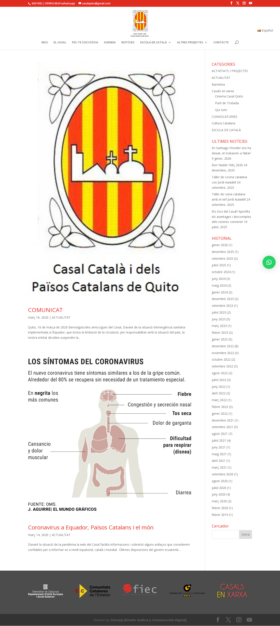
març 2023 (219, 326)
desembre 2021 (223, 420)
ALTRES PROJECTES (190, 42)
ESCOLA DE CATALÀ (153, 42)
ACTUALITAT (61, 317)
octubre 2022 (221, 359)
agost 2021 (220, 434)
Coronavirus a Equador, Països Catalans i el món (91, 527)
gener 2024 (220, 292)
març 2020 (219, 501)
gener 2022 (220, 413)
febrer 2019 (220, 515)
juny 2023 (219, 319)
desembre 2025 (223, 252)
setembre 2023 (222, 305)
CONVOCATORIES (224, 117)
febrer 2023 (220, 332)
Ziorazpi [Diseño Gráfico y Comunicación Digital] (148, 620)
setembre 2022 (222, 366)
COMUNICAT (45, 310)
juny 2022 (219, 386)
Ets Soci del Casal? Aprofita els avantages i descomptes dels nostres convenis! (231, 216)
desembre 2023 (223, 299)
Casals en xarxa (223, 91)
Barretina (218, 84)
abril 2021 (219, 460)
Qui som (221, 110)
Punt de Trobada (227, 103)
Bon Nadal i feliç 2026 (227, 165)
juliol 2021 (219, 440)
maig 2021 (219, 454)
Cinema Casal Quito (229, 96)
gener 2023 (220, 339)
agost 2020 (220, 481)
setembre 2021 (222, 427)
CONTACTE (221, 42)
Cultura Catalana (223, 123)
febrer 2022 (220, 407)
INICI (44, 42)
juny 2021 (219, 447)
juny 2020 (219, 494)
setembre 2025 (222, 258)
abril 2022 (219, 393)
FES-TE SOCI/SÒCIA (85, 42)
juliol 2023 (219, 312)
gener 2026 (220, 245)
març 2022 (219, 400)
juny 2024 (219, 279)
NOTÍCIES (128, 42)
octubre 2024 (221, 272)
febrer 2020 (220, 508)
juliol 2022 (219, 380)
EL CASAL (60, 42)
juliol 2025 (219, 265)
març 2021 (219, 467)
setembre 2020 (222, 474)
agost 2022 (220, 373)
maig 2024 (219, 285)
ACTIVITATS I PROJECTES (230, 71)
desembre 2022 (223, 346)
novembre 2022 (223, 353)
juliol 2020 (219, 488)
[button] (269, 262)
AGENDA (110, 42)
